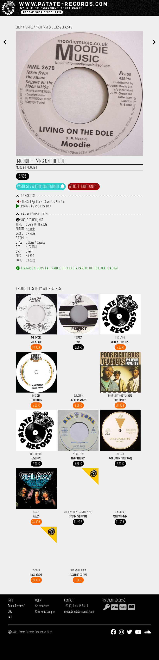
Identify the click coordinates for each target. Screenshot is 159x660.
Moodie (20, 167)
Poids (19, 260)
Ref (18, 247)
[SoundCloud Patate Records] (147, 632)
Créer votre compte (44, 611)
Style (19, 242)
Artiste (20, 229)
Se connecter (42, 606)
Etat (18, 251)
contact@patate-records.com (79, 611)
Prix (18, 256)
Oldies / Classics (62, 27)
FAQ (10, 617)
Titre (19, 224)
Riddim (20, 238)
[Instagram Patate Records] (121, 632)
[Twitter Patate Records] (129, 632)
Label (19, 233)
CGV (10, 611)
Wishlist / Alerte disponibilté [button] (38, 186)
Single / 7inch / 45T (37, 27)
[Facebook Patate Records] (113, 632)
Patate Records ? (17, 606)
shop (19, 27)
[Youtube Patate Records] (138, 632)
